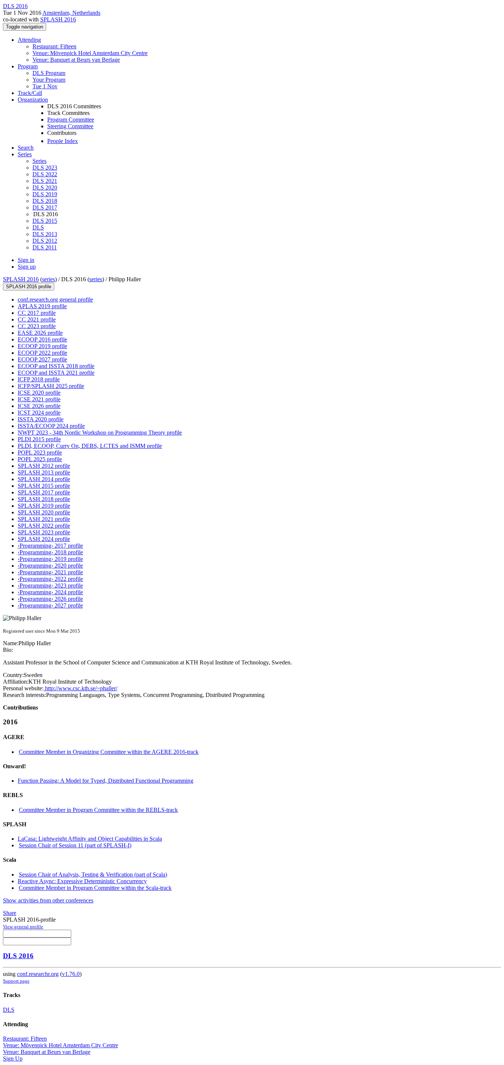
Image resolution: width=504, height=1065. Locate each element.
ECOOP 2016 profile (42, 339)
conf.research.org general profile (55, 299)
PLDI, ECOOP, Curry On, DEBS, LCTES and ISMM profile (90, 446)
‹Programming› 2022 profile (50, 579)
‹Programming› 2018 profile (50, 552)
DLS (38, 227)
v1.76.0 (71, 974)
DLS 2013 (44, 234)
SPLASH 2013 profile (44, 472)
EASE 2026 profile (40, 333)
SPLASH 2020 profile (44, 512)
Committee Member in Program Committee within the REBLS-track (98, 810)
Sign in (26, 260)
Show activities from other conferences (48, 900)
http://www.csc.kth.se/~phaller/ (80, 688)
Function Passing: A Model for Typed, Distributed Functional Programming (105, 781)
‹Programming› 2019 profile (50, 559)
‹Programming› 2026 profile (50, 599)
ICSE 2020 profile (39, 392)
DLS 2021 (44, 181)
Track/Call (30, 93)
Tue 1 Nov (45, 86)
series (48, 279)
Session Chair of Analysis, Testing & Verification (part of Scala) (93, 874)
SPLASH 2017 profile (44, 492)
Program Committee (70, 119)
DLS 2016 (18, 956)
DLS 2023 (44, 167)
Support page (16, 981)
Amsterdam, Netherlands (71, 13)
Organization (33, 99)
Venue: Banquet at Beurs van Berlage (76, 60)
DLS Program (48, 73)
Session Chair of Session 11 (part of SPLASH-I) (75, 845)
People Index (62, 141)
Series (39, 161)
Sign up (27, 266)
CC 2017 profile (37, 313)
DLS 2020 (44, 187)
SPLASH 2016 (58, 19)
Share (9, 913)
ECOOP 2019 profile (42, 346)
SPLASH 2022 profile (44, 526)
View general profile (23, 926)
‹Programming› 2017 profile (50, 545)
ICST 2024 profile (39, 412)
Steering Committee (70, 126)
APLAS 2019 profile (42, 306)
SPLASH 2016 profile (28, 286)
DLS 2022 (44, 174)
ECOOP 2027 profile (42, 359)
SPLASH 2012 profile (44, 466)
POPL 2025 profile (40, 459)
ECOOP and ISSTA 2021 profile (56, 373)
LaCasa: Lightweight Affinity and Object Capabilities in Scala (90, 839)
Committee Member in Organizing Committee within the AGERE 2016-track (109, 752)
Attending (29, 40)
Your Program (48, 79)
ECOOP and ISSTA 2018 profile (56, 366)
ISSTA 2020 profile (40, 419)
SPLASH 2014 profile (44, 479)
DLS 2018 (44, 201)
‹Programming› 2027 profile (50, 605)
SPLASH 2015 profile (44, 486)
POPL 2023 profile (40, 452)
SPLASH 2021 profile (44, 519)
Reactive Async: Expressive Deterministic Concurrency (82, 881)
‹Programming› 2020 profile (50, 565)
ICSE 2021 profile (39, 399)
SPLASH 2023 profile (44, 532)
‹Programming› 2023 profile (50, 585)
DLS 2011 (44, 247)
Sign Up (13, 1058)
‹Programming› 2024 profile (50, 592)
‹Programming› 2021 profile (50, 572)
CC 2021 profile (37, 319)
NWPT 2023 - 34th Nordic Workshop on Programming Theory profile (100, 432)
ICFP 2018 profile (39, 379)
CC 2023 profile (37, 326)
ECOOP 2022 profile (42, 353)
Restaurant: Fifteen (54, 46)
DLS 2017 (44, 207)
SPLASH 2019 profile (44, 506)
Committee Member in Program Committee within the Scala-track (95, 888)
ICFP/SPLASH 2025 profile (51, 386)
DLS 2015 (44, 221)
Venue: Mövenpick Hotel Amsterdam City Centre (90, 53)
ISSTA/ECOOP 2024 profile (51, 426)
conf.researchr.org (38, 974)
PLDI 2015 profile (39, 439)
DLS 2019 (44, 194)
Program (28, 66)
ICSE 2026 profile (39, 406)
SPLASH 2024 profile (44, 539)
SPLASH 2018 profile (44, 499)
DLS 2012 (44, 241)
